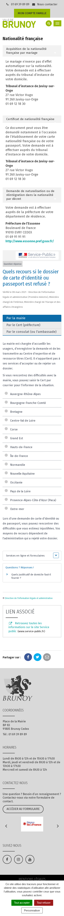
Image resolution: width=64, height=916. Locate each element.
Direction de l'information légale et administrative (29, 598)
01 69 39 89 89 (20, 4)
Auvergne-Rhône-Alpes (25, 394)
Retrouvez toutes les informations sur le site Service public (28, 627)
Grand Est (16, 438)
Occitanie (15, 482)
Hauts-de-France (20, 447)
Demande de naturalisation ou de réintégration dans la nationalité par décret (30, 195)
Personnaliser (32, 910)
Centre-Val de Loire (22, 420)
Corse (13, 429)
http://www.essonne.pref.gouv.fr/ (30, 241)
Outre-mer (16, 509)
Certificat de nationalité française (30, 119)
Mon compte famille (32, 13)
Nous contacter (46, 4)
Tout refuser (43, 902)
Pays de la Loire (20, 491)
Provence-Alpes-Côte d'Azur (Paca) (32, 500)
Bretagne (15, 411)
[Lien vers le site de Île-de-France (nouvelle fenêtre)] (32, 824)
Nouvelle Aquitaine (22, 473)
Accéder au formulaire (23, 809)
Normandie (17, 464)
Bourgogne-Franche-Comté (27, 403)
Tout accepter (22, 902)
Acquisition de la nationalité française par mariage (26, 51)
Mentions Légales (32, 879)
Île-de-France (18, 456)
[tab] (32, 51)
